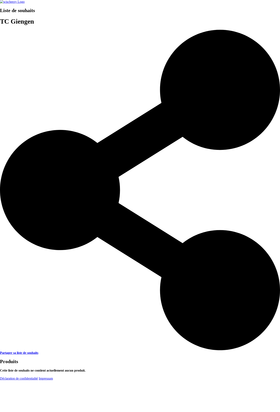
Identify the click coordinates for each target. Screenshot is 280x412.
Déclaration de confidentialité (19, 378)
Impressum (46, 378)
